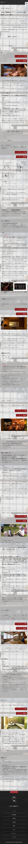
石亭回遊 (14, 814)
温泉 (14, 825)
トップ (14, 811)
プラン (14, 829)
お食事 (14, 822)
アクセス (14, 837)
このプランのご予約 (21, 56)
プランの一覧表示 (22, 60)
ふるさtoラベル (11, 25)
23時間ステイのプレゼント (5, 20)
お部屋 (14, 818)
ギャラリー (14, 833)
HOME (10, 806)
